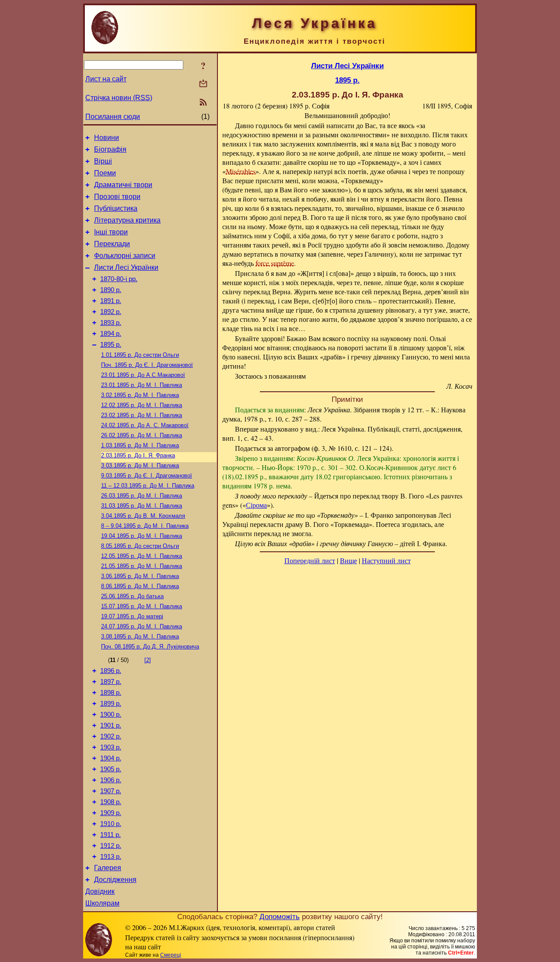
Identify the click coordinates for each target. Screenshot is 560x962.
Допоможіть (279, 916)
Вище (348, 560)
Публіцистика (115, 208)
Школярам (102, 903)
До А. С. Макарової (145, 425)
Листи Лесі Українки (126, 267)
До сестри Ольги (140, 355)
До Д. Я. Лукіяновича (150, 646)
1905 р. (110, 769)
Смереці (170, 955)
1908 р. (110, 801)
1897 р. (110, 681)
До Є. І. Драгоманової (147, 365)
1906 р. (110, 780)
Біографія (110, 149)
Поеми (105, 173)
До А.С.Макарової (143, 375)
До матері (132, 616)
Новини (106, 137)
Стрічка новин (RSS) (118, 97)
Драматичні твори (123, 184)
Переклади (112, 243)
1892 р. (110, 311)
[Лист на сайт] (203, 84)
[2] (147, 660)
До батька (132, 596)
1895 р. (110, 344)
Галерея (107, 867)
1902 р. (110, 736)
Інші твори (111, 232)
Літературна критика (127, 220)
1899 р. (110, 703)
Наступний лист (386, 560)
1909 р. (110, 812)
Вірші (103, 161)
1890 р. (110, 289)
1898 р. (110, 692)
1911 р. (110, 834)
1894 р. (110, 333)
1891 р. (110, 300)
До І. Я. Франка (138, 455)
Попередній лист (309, 560)
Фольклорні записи (124, 255)
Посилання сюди (112, 116)
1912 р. (110, 845)
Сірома (256, 504)
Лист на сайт (105, 79)
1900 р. (110, 714)
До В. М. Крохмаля (143, 515)
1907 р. (110, 791)
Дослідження (115, 879)
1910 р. (110, 823)
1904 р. (110, 758)
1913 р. (110, 856)
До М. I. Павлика (141, 385)
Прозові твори (117, 196)
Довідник (100, 891)
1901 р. (110, 725)
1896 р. (110, 670)
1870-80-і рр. (118, 278)
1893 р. (110, 322)
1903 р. (110, 747)
